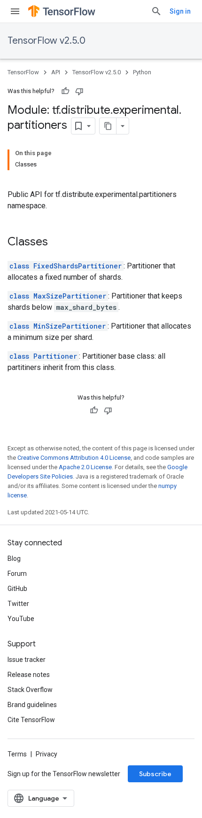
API (55, 72)
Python (142, 72)
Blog (14, 558)
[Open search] (156, 11)
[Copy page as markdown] (108, 126)
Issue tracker (27, 659)
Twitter (18, 603)
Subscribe (155, 774)
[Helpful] (65, 91)
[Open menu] (15, 11)
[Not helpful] (79, 91)
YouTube (21, 618)
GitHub (17, 588)
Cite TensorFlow (31, 720)
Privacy (46, 754)
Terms (17, 754)
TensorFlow (23, 72)
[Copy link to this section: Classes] (57, 242)
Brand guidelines (32, 704)
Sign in (180, 11)
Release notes (29, 674)
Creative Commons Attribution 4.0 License (74, 457)
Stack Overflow (30, 689)
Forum (17, 573)
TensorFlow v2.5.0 (46, 41)
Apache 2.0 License (85, 467)
